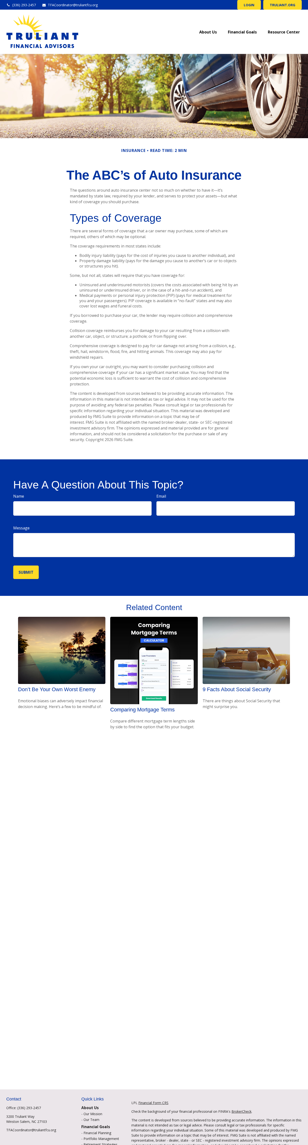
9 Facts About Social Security (237, 689)
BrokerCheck (241, 1111)
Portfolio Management (101, 1138)
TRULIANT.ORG (282, 5)
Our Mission (92, 1114)
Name (18, 496)
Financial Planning (97, 1133)
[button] (208, 32)
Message (21, 528)
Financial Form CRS (153, 1102)
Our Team (91, 1119)
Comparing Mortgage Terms (142, 710)
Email (161, 496)
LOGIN (249, 5)
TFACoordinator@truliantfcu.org (73, 5)
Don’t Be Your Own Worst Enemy (57, 689)
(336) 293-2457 (24, 5)
